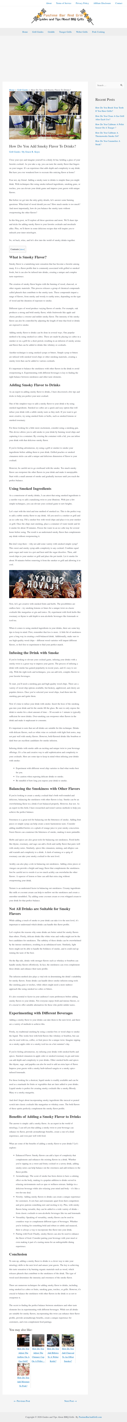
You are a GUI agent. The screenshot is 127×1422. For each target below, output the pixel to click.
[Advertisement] (63, 54)
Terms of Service (63, 3)
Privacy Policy (82, 3)
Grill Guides (37, 31)
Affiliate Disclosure (102, 3)
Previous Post (22, 1401)
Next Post (70, 1401)
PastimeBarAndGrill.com (90, 1416)
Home (25, 31)
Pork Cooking (98, 31)
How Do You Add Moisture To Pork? (23, 1381)
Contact (118, 3)
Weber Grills (82, 31)
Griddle (51, 31)
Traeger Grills (65, 31)
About (49, 3)
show (22, 249)
